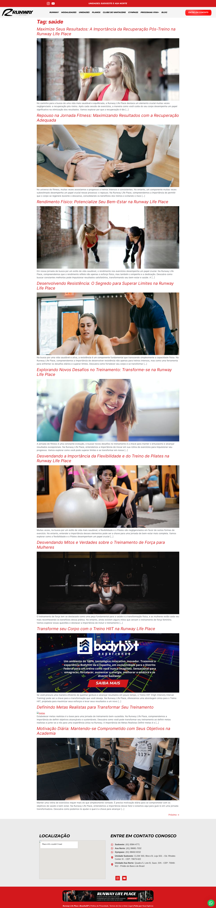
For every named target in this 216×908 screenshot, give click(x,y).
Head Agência (147, 906)
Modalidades (68, 12)
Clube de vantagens (114, 12)
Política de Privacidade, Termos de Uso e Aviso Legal (111, 906)
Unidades (84, 12)
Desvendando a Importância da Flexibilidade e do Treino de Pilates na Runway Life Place (103, 458)
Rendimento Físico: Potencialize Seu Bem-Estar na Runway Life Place (102, 201)
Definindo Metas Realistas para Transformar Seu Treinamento (95, 707)
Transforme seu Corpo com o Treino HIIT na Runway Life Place (96, 628)
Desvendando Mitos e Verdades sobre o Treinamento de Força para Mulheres (101, 545)
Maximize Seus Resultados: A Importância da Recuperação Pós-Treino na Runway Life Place (106, 31)
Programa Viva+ (150, 12)
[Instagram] (117, 878)
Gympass (133, 12)
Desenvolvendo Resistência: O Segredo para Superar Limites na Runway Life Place (105, 286)
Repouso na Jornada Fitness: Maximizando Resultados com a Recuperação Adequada (108, 118)
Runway (54, 12)
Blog (164, 12)
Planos (96, 12)
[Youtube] (124, 878)
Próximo (173, 815)
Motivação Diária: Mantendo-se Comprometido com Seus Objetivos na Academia (103, 731)
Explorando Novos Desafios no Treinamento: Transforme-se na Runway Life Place (104, 372)
